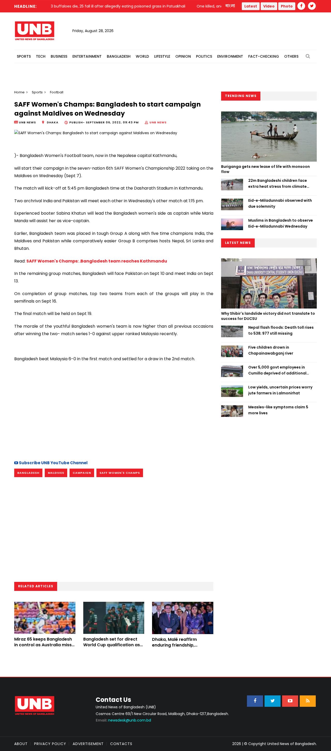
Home (19, 92)
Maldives (56, 473)
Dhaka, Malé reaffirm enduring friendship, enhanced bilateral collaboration (174, 648)
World (142, 56)
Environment (230, 56)
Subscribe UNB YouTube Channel (53, 462)
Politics (204, 56)
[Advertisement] (113, 410)
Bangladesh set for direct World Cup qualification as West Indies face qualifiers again (111, 647)
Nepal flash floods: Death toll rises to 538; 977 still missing (281, 330)
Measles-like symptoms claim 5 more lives (278, 409)
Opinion (183, 56)
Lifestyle (162, 56)
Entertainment (87, 56)
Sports (24, 56)
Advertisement (88, 743)
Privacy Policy (50, 743)
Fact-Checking (263, 56)
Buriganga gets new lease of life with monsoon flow (265, 169)
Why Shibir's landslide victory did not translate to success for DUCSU (268, 316)
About (21, 743)
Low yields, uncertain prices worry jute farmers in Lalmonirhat (280, 390)
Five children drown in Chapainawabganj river (270, 350)
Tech (41, 56)
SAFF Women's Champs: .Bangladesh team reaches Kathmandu (96, 261)
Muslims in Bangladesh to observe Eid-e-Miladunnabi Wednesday (280, 223)
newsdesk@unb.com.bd (123, 720)
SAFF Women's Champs (120, 473)
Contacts (121, 743)
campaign (82, 473)
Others (291, 56)
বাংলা (230, 6)
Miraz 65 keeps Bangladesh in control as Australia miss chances (43, 645)
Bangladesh (119, 56)
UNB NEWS (158, 122)
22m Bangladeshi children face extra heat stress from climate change (277, 183)
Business (59, 56)
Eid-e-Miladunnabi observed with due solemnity (280, 203)
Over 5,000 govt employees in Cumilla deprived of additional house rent (277, 370)
